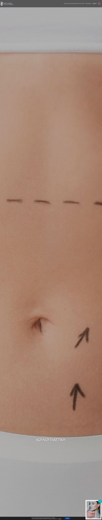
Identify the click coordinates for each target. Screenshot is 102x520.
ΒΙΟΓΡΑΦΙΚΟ (88, 3)
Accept (67, 518)
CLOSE (100, 501)
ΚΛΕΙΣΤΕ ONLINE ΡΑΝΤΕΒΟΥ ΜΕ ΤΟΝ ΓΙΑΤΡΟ (74, 3)
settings (59, 518)
